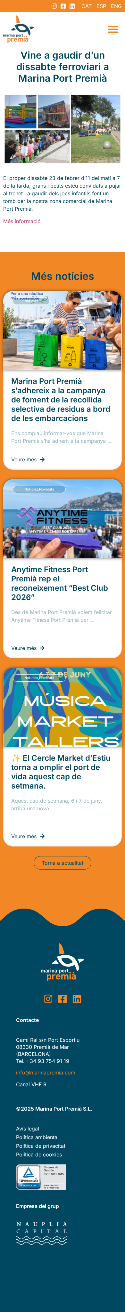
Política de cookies (39, 1154)
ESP (101, 6)
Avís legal (27, 1128)
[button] (113, 29)
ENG (116, 6)
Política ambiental (37, 1137)
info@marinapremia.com (45, 1072)
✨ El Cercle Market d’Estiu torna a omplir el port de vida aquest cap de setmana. (61, 771)
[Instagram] (54, 6)
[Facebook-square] (63, 6)
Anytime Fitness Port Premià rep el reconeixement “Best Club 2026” (59, 583)
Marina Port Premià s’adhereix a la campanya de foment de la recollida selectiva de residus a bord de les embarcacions (60, 400)
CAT (86, 6)
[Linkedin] (72, 6)
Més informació (23, 221)
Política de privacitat (40, 1146)
